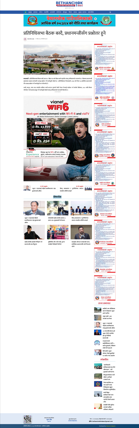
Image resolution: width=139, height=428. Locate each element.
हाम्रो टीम (49, 421)
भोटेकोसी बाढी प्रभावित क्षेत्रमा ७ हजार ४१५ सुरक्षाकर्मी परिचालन (57, 219)
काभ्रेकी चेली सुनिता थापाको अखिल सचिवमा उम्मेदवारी (108, 407)
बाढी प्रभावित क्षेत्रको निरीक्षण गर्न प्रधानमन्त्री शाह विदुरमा (33, 243)
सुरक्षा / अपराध (82, 12)
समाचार (35, 12)
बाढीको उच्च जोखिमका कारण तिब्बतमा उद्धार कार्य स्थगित (109, 310)
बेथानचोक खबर (31, 39)
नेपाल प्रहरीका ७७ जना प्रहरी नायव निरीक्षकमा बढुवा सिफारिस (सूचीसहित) (109, 386)
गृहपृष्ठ (30, 12)
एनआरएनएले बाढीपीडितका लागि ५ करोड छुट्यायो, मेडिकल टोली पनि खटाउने (109, 344)
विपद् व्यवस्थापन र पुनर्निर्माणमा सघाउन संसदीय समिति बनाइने (80, 219)
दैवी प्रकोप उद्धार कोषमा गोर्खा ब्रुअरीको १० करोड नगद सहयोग (109, 353)
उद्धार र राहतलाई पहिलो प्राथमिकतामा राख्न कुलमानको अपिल (33, 220)
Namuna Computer (110, 426)
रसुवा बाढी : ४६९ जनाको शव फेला (107, 317)
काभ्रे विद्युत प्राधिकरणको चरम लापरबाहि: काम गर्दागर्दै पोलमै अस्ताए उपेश (109, 397)
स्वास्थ (75, 12)
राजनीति (46, 12)
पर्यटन (40, 12)
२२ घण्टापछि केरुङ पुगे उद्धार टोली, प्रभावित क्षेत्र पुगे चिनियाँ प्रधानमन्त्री (109, 334)
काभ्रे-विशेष (91, 12)
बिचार (70, 12)
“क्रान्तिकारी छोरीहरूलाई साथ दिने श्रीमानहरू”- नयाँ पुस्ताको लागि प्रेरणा (109, 368)
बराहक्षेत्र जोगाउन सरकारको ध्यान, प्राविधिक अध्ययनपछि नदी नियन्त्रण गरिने (81, 244)
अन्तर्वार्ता (52, 12)
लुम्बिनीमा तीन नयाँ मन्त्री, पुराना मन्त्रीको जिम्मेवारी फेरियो (56, 243)
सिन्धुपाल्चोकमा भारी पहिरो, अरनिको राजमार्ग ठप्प (109, 377)
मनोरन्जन (58, 12)
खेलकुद (65, 12)
